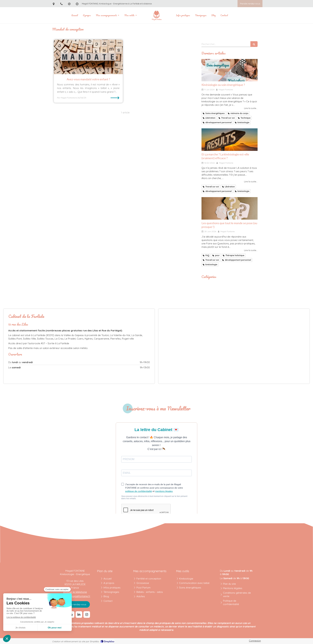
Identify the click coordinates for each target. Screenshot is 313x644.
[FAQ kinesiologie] (229, 208)
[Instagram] (86, 614)
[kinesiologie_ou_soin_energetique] (229, 70)
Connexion (255, 640)
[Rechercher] (254, 44)
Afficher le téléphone (75, 591)
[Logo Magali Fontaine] (156, 15)
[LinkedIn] (79, 614)
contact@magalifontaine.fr (75, 596)
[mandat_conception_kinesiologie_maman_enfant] (88, 57)
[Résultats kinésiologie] (229, 139)
